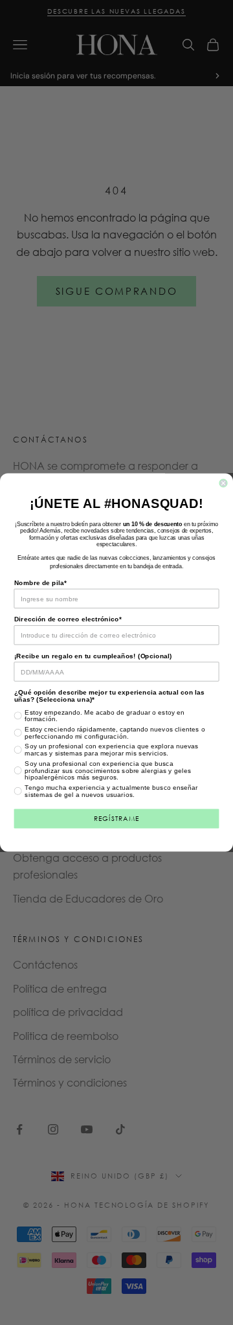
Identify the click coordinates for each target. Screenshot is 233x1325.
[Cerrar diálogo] (223, 483)
